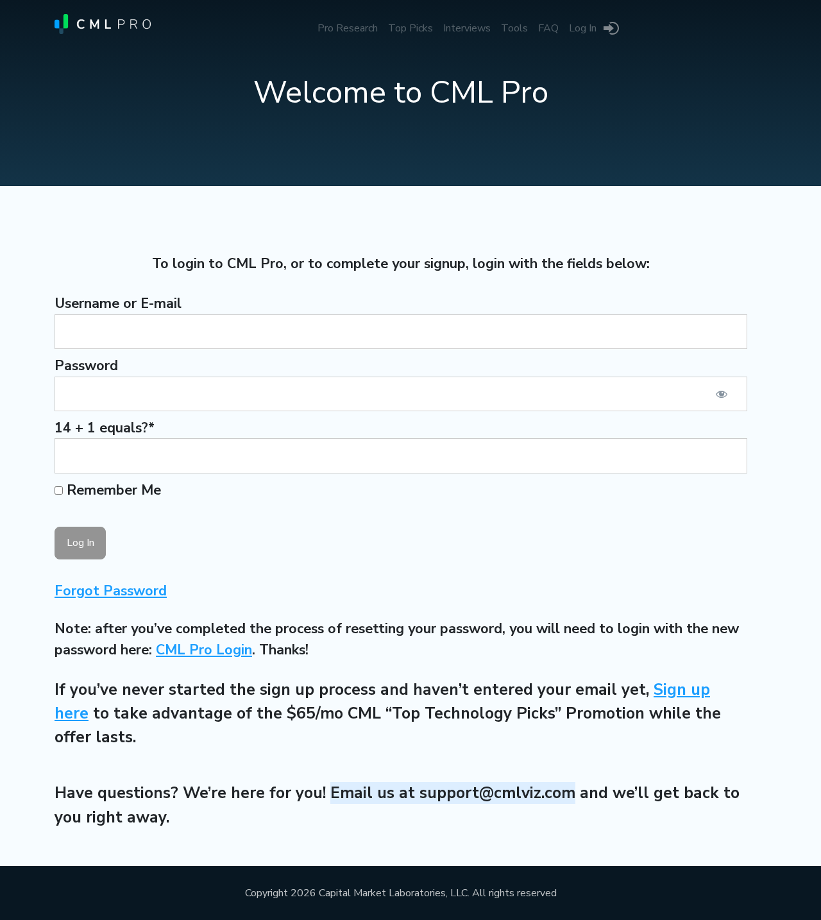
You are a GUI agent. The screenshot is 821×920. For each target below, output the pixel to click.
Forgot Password (111, 591)
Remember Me (112, 490)
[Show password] (721, 394)
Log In (583, 28)
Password (86, 365)
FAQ (548, 28)
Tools (514, 28)
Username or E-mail (118, 303)
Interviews (467, 28)
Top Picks (410, 28)
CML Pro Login (204, 650)
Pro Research (347, 28)
